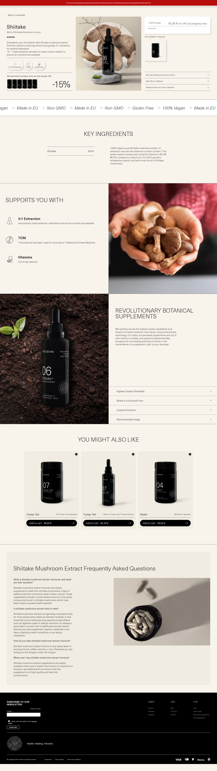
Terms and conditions (74, 759)
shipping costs (199, 23)
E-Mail (10, 711)
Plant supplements (199, 718)
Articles (173, 714)
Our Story (174, 711)
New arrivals (197, 711)
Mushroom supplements (201, 714)
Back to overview (16, 15)
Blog (172, 708)
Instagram (151, 714)
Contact (150, 708)
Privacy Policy (59, 759)
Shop (195, 708)
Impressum (48, 759)
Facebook (151, 711)
